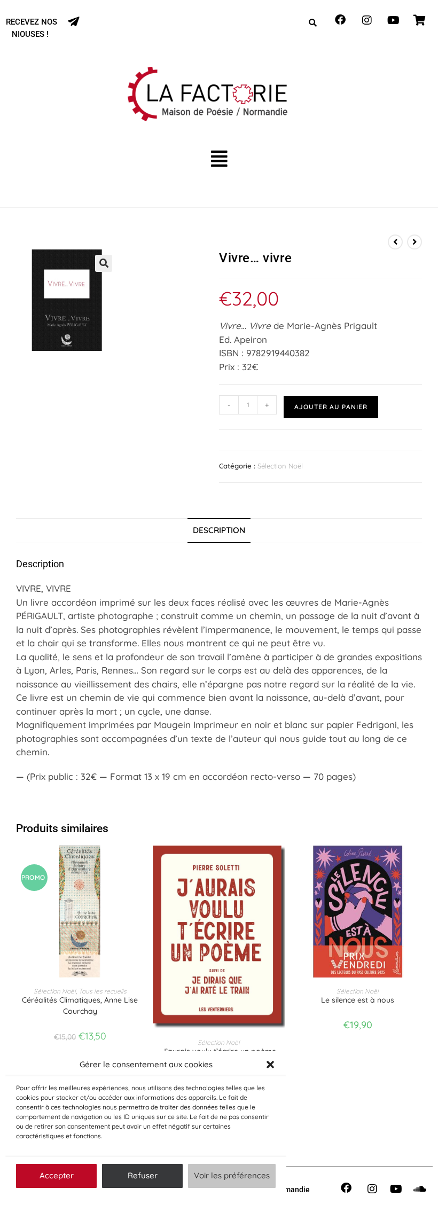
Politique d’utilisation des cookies (140, 1201)
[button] (270, 1064)
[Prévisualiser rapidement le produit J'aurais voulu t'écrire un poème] (280, 864)
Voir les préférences (232, 1175)
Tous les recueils (103, 991)
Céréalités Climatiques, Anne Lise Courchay (80, 1005)
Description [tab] (219, 530)
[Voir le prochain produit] (414, 241)
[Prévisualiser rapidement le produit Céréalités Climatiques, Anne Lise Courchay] (141, 864)
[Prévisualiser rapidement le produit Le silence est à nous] (418, 864)
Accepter (57, 1175)
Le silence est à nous (357, 1000)
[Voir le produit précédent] (395, 241)
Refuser (143, 1175)
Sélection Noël (280, 466)
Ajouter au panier (330, 407)
